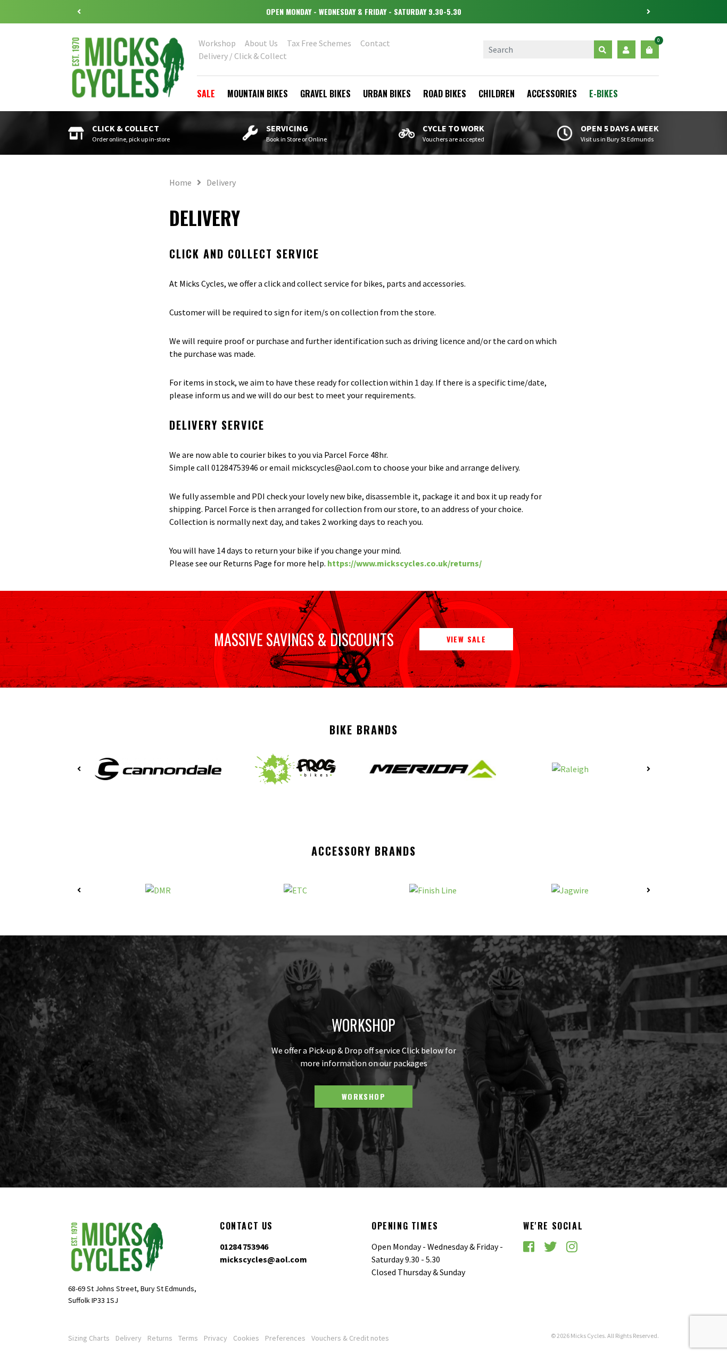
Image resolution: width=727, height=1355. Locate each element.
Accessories (552, 93)
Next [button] (648, 11)
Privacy (215, 1338)
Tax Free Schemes (319, 43)
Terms (188, 1338)
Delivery (128, 1338)
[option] (363, 11)
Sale (206, 93)
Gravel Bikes (325, 93)
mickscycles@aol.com (263, 1259)
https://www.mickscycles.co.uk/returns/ (404, 563)
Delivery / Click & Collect (243, 56)
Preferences (285, 1338)
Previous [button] (78, 11)
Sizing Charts (89, 1338)
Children (496, 93)
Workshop (217, 43)
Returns (159, 1338)
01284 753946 (244, 1246)
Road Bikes (444, 93)
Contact (375, 43)
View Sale (466, 639)
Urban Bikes (387, 93)
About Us (261, 43)
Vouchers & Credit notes (350, 1338)
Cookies (246, 1338)
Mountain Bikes (257, 93)
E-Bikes (603, 93)
